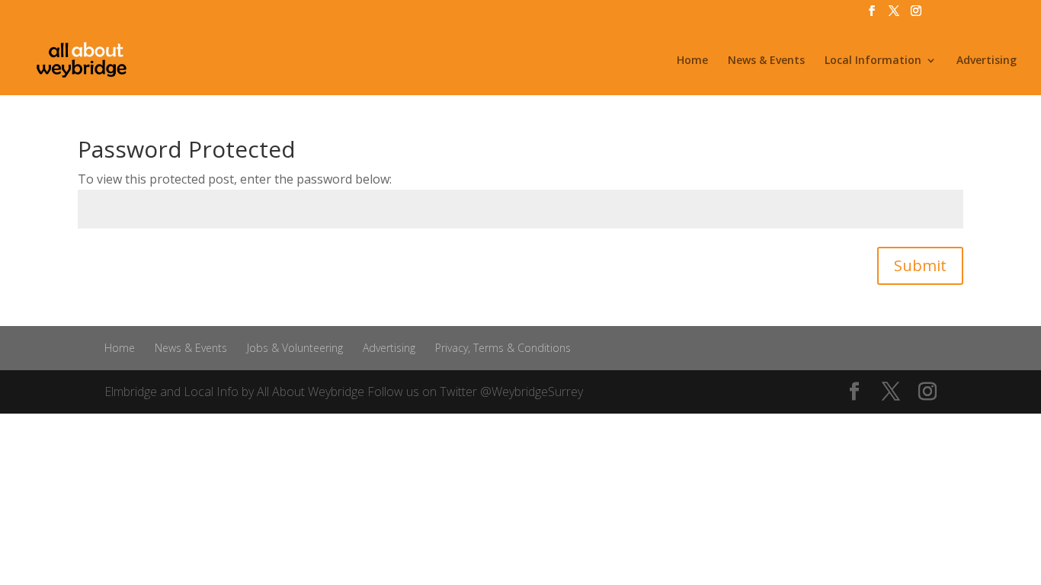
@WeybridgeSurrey (531, 391)
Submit (920, 265)
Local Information (873, 61)
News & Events (766, 61)
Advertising (986, 61)
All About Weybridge (310, 391)
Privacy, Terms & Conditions (503, 347)
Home (692, 61)
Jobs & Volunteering (295, 347)
